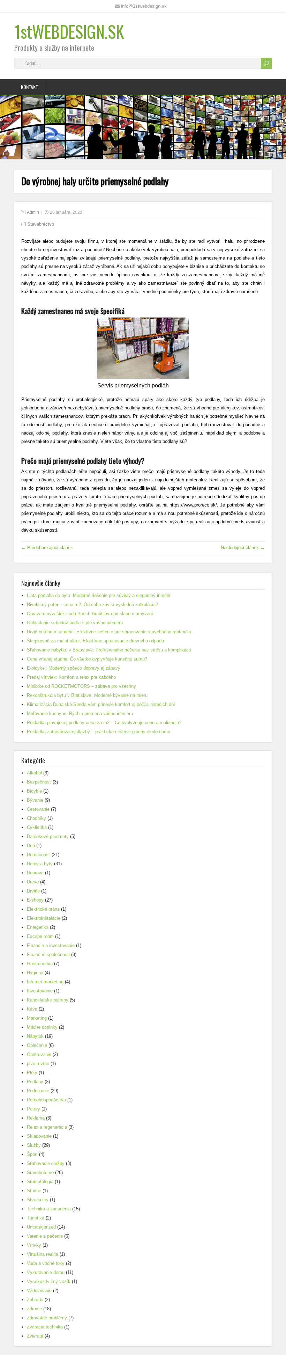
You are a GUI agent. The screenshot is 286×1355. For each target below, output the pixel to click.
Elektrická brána (43, 909)
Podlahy (35, 1081)
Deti (31, 845)
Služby (34, 1145)
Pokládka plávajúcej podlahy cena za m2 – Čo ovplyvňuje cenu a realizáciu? (104, 722)
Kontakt (29, 86)
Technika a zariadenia (49, 1208)
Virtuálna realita (42, 1254)
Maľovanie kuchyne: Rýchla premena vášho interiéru (80, 713)
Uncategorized (41, 1227)
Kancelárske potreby (47, 1000)
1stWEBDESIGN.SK (69, 31)
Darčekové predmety (48, 836)
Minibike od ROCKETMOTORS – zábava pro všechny (81, 686)
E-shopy (35, 900)
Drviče (33, 891)
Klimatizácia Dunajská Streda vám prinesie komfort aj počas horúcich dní (101, 704)
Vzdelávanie (39, 1290)
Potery (33, 1109)
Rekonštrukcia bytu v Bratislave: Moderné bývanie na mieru (87, 695)
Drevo (33, 881)
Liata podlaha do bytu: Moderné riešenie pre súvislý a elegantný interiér (99, 595)
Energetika (37, 927)
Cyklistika (37, 827)
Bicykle (34, 791)
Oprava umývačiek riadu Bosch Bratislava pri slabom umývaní (90, 613)
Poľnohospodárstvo (46, 1099)
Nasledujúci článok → (243, 547)
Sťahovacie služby (46, 1163)
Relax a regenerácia (47, 1127)
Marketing (37, 1018)
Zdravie (34, 1308)
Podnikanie (38, 1090)
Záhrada (35, 1299)
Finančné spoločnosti (48, 954)
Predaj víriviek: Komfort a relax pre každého (71, 677)
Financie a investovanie (51, 945)
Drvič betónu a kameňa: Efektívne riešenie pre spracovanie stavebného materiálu (109, 631)
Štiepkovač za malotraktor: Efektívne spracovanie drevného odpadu (95, 640)
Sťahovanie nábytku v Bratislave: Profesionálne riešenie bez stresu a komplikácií (109, 650)
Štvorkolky (37, 1199)
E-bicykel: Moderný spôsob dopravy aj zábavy (73, 668)
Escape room (40, 936)
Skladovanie (39, 1136)
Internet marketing (45, 981)
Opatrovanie (39, 1054)
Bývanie (35, 800)
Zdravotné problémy (47, 1317)
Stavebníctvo (40, 224)
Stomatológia (40, 1181)
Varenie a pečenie (45, 1236)
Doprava (35, 872)
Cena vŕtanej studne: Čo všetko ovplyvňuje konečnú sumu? (87, 659)
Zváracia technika (45, 1326)
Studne (34, 1190)
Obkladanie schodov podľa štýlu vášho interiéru (75, 622)
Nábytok (35, 1036)
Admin (33, 212)
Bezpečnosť (39, 782)
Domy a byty (40, 863)
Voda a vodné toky (46, 1263)
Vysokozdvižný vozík (48, 1281)
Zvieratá (35, 1336)
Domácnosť (38, 854)
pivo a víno (38, 1063)
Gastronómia (40, 963)
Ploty (32, 1072)
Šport (32, 1154)
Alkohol (34, 772)
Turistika (35, 1218)
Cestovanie (38, 809)
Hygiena (35, 972)
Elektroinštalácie (43, 918)
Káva (32, 1009)
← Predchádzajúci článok (47, 547)
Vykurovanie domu (46, 1272)
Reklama (36, 1118)
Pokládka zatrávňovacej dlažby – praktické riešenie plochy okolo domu (98, 731)
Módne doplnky (42, 1027)
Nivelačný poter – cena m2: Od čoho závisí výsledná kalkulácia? (92, 604)
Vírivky (34, 1245)
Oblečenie (37, 1045)
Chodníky (36, 818)
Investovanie (40, 990)
